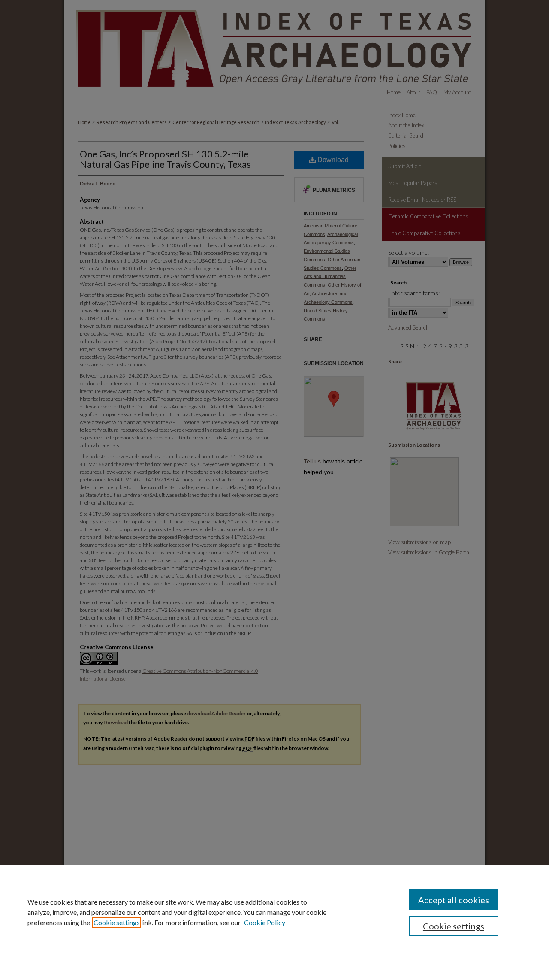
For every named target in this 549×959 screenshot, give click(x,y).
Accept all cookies (453, 900)
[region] (274, 912)
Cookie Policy (264, 922)
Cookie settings (117, 922)
